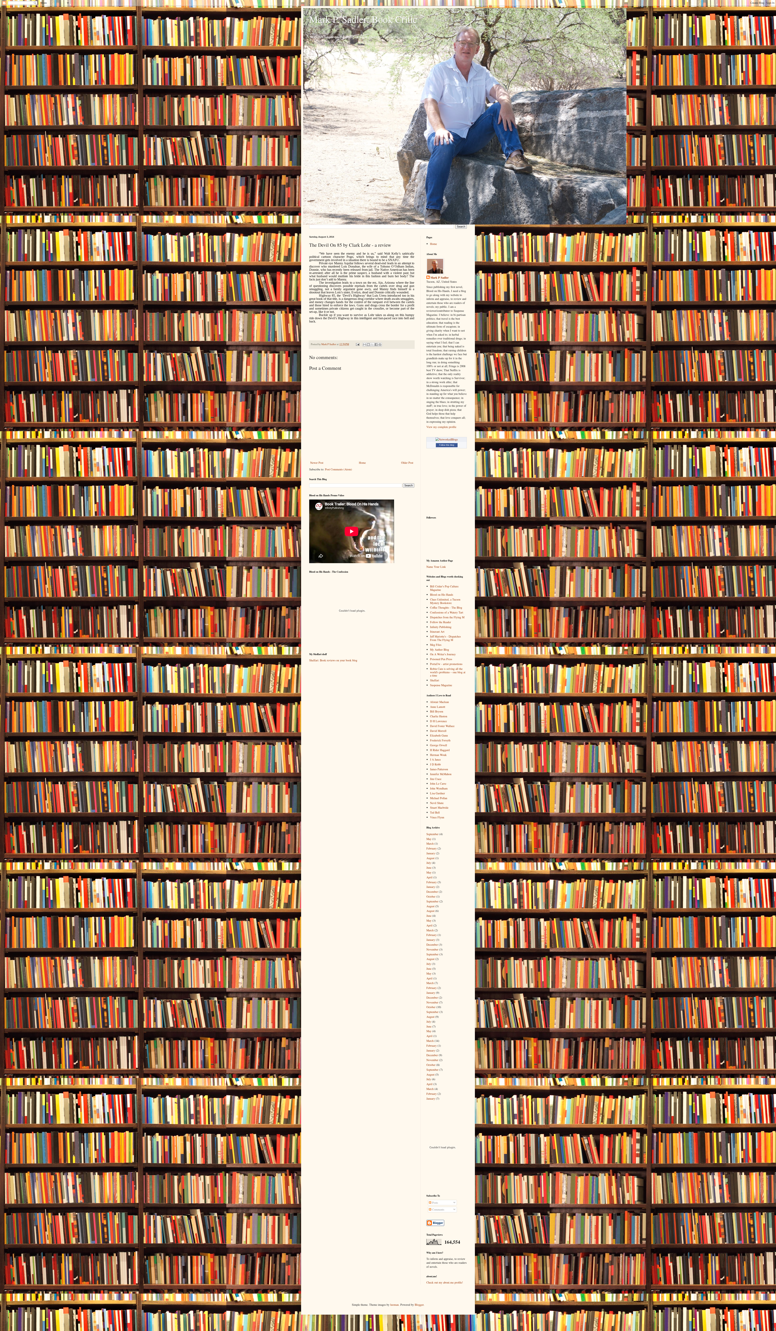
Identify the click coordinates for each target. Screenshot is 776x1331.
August (430, 858)
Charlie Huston (438, 716)
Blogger (419, 1305)
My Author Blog (439, 649)
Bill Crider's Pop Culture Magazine (444, 588)
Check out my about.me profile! (444, 1282)
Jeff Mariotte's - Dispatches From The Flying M (445, 638)
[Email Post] (357, 344)
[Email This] (365, 344)
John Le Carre (438, 783)
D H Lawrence (438, 721)
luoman (394, 1305)
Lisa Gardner (437, 793)
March (430, 843)
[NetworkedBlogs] (446, 439)
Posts (434, 1203)
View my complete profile (441, 427)
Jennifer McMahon (440, 774)
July (428, 863)
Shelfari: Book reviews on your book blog (333, 660)
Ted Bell (435, 812)
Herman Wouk (438, 755)
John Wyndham (439, 788)
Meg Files (435, 645)
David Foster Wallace (442, 726)
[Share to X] (372, 344)
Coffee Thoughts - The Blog (446, 607)
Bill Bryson (436, 711)
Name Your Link (436, 567)
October (430, 896)
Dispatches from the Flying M (447, 617)
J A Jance (435, 759)
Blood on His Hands (441, 594)
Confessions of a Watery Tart (446, 612)
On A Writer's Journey (443, 654)
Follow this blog (446, 445)
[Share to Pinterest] (380, 344)
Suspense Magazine (441, 685)
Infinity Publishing (440, 627)
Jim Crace (435, 779)
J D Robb (435, 764)
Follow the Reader (440, 622)
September (432, 834)
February (431, 848)
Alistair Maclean (439, 702)
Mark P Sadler (439, 278)
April (429, 877)
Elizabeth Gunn (439, 735)
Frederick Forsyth (440, 740)
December (432, 892)
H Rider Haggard (440, 750)
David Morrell (438, 731)
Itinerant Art (437, 631)
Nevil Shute (437, 803)
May (428, 839)
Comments (437, 1209)
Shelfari (434, 680)
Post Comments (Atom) (338, 469)
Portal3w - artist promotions (446, 664)
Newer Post (316, 463)
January (430, 853)
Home (362, 463)
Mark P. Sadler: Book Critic (363, 19)
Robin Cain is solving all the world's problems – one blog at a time (447, 672)
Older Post (407, 463)
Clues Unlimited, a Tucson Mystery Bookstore (445, 601)
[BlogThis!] (368, 344)
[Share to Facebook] (376, 344)
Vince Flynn (437, 817)
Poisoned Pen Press (441, 659)
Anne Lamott (437, 707)
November (432, 949)
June (428, 867)
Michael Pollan (438, 798)
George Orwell (438, 745)
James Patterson (439, 769)
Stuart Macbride (439, 807)
